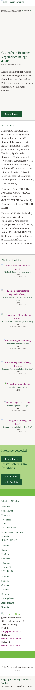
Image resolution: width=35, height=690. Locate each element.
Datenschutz (19, 686)
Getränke (5, 585)
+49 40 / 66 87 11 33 (11, 638)
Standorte (5, 558)
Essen (4, 550)
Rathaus (6, 563)
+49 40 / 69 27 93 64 (11, 645)
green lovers (4, 10)
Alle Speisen (11, 476)
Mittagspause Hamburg (12, 532)
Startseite (5, 506)
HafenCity (7, 567)
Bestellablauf (7, 602)
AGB (29, 686)
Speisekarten (7, 510)
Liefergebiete (7, 598)
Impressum (6, 686)
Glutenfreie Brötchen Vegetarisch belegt (11, 11)
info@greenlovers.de (11, 631)
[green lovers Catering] (13, 3)
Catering (12, 10)
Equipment (6, 594)
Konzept (7, 519)
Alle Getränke (11, 482)
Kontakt (5, 536)
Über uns (5, 515)
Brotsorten (26, 10)
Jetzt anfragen (11, 114)
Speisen (19, 10)
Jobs (5, 523)
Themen (5, 589)
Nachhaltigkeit (10, 527)
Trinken (5, 554)
